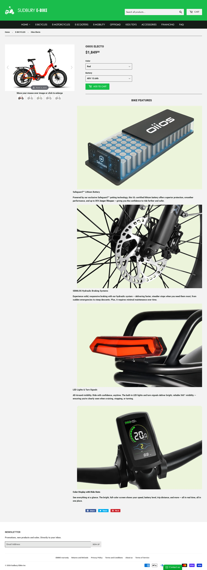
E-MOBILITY (99, 24)
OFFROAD (115, 24)
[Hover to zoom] (39, 67)
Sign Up (96, 544)
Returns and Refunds (79, 558)
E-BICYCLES (20, 32)
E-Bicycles (41, 24)
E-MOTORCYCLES (61, 24)
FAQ (181, 24)
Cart (196, 11)
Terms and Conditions (114, 558)
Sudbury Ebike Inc (18, 565)
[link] (139, 188)
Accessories (149, 24)
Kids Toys (131, 24)
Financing (167, 24)
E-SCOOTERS (81, 24)
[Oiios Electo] (21, 97)
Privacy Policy (97, 558)
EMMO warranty (62, 558)
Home (25, 24)
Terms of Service (142, 558)
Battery (88, 73)
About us (129, 558)
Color (87, 61)
